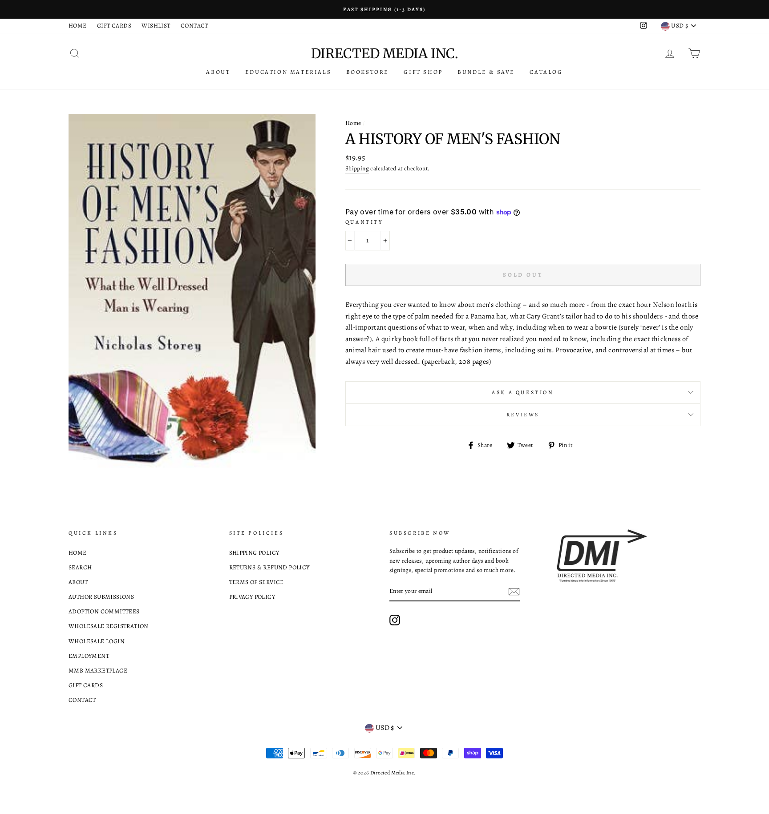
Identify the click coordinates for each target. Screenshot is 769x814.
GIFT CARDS (114, 25)
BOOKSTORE (367, 72)
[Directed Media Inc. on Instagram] (394, 620)
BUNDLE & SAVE (486, 72)
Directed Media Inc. (384, 53)
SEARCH (80, 567)
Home (353, 123)
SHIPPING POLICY (254, 552)
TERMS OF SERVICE (256, 582)
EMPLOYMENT (89, 656)
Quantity (364, 222)
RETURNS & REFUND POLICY (269, 567)
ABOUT (218, 72)
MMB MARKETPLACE (98, 670)
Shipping (357, 168)
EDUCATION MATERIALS (288, 72)
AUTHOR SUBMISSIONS (101, 596)
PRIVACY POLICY (252, 596)
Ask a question (523, 392)
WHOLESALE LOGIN (97, 641)
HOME (78, 25)
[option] (384, 9)
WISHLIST (156, 25)
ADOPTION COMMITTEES (104, 611)
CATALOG (546, 72)
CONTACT (194, 25)
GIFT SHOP (423, 72)
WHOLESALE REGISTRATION (109, 626)
